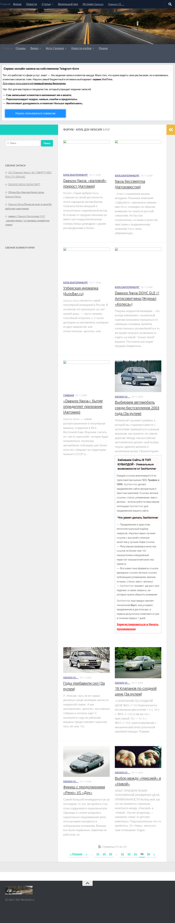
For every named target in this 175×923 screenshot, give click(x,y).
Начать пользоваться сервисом (35, 113)
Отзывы (21, 48)
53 (129, 854)
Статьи (46, 4)
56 (148, 854)
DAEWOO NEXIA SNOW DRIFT (24, 184)
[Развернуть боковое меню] (170, 130)
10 (97, 854)
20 (104, 854)
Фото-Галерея (55, 48)
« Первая (76, 854)
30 (110, 854)
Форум (17, 4)
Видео (34, 48)
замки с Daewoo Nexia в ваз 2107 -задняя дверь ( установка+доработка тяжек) (27, 220)
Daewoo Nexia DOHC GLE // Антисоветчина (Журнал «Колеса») (137, 299)
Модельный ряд (68, 4)
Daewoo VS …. (116, 4)
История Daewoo (93, 4)
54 (135, 854)
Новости (31, 4)
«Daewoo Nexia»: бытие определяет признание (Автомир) (83, 407)
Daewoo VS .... (122, 396)
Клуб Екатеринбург (75, 175)
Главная (68, 395)
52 (122, 854)
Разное (103, 48)
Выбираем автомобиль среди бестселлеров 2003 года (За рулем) (137, 408)
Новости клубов (81, 48)
